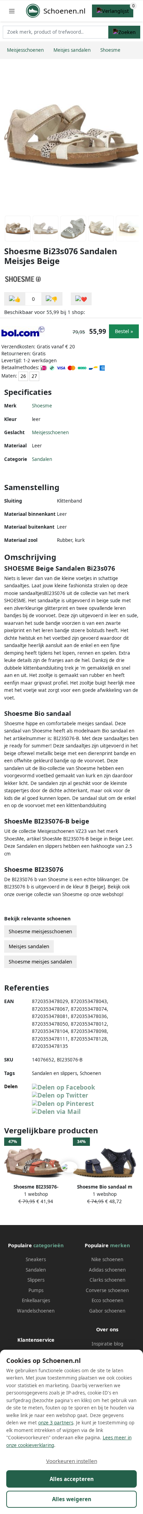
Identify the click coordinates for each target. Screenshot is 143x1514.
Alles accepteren (72, 1478)
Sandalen (42, 459)
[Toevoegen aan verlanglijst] (81, 298)
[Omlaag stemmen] (51, 298)
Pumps (35, 1290)
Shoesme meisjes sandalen (40, 961)
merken (120, 1245)
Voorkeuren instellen (71, 1460)
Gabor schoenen (107, 1311)
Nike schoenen (107, 1259)
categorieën (48, 1245)
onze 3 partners (55, 1423)
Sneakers (36, 1259)
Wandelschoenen (35, 1311)
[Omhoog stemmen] (15, 298)
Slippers (35, 1280)
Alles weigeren (71, 1499)
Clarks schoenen (107, 1280)
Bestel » (124, 331)
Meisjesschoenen (50, 432)
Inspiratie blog (107, 1344)
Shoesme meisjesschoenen (40, 931)
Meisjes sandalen (29, 946)
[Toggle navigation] (11, 11)
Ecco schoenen (107, 1300)
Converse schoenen (107, 1290)
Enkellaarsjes (36, 1300)
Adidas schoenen (107, 1270)
